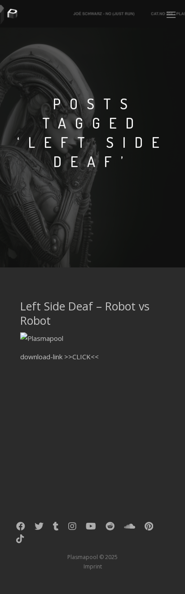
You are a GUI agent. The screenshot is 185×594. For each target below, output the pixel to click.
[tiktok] (20, 540)
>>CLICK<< (81, 356)
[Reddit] (110, 528)
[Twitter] (39, 528)
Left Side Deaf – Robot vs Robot (85, 313)
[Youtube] (91, 528)
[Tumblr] (56, 528)
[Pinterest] (149, 528)
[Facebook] (20, 528)
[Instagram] (72, 528)
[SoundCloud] (129, 528)
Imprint (93, 566)
